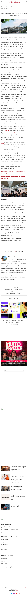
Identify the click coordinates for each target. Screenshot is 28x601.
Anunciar (3, 561)
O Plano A (17, 590)
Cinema (3, 552)
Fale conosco (4, 563)
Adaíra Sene (10, 17)
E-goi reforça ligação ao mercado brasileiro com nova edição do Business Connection (18, 468)
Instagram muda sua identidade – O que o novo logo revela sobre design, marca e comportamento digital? (18, 497)
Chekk (15, 133)
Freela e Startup (4, 6)
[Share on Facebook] (18, 251)
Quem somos (4, 558)
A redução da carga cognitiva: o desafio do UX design (18, 505)
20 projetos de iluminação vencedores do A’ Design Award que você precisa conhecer (18, 488)
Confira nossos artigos (10, 536)
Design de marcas (5, 541)
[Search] (26, 2)
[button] (14, 327)
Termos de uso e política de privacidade (19, 587)
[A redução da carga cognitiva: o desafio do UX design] (5, 507)
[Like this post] (16, 251)
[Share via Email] (22, 251)
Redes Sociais (17, 246)
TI (22, 246)
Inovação (10, 246)
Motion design (4, 544)
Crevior (16, 589)
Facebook (4, 246)
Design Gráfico (4, 539)
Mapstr (7, 130)
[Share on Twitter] (19, 251)
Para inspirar (4, 549)
